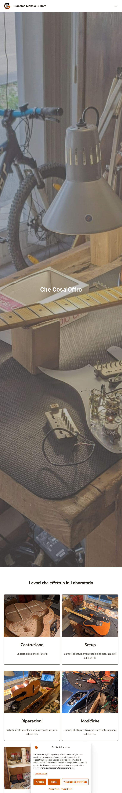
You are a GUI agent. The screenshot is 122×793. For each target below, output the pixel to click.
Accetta (40, 781)
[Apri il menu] (115, 6)
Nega (54, 781)
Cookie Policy (54, 789)
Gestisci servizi (41, 774)
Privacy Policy (66, 789)
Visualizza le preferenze (75, 781)
